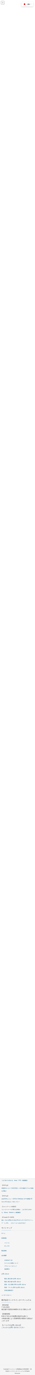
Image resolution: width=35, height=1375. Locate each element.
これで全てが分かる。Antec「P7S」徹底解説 (14, 1180)
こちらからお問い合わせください (13, 1327)
